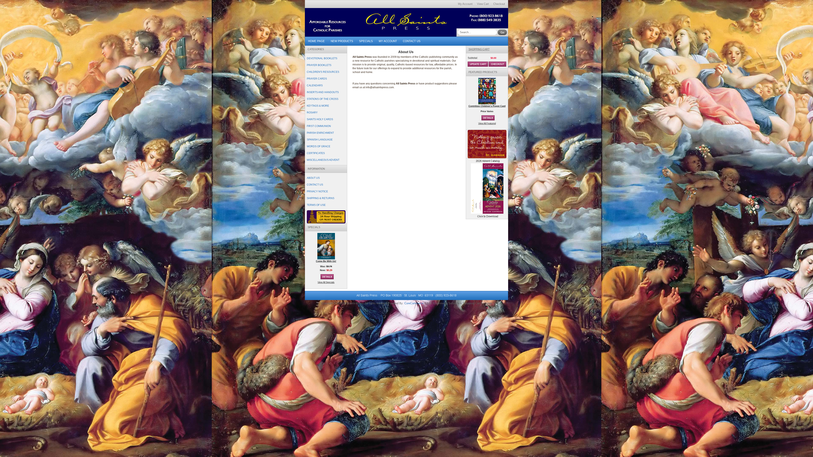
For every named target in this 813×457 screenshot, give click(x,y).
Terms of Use (316, 205)
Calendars (315, 85)
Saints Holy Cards (320, 119)
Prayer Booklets (319, 65)
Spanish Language (320, 139)
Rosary (312, 112)
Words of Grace (318, 146)
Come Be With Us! (326, 261)
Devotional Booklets (322, 58)
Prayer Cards (317, 78)
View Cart (483, 4)
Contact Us (411, 41)
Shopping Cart (479, 49)
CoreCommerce (413, 303)
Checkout (499, 4)
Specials (366, 41)
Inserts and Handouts (323, 92)
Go (502, 32)
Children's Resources (323, 71)
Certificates (316, 153)
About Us (313, 177)
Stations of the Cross (322, 99)
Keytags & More (318, 105)
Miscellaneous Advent (323, 159)
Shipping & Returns (320, 198)
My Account (465, 4)
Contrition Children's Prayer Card (487, 106)
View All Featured (487, 123)
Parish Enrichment (320, 132)
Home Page (316, 41)
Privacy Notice (317, 191)
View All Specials (326, 282)
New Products (342, 41)
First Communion (319, 126)
